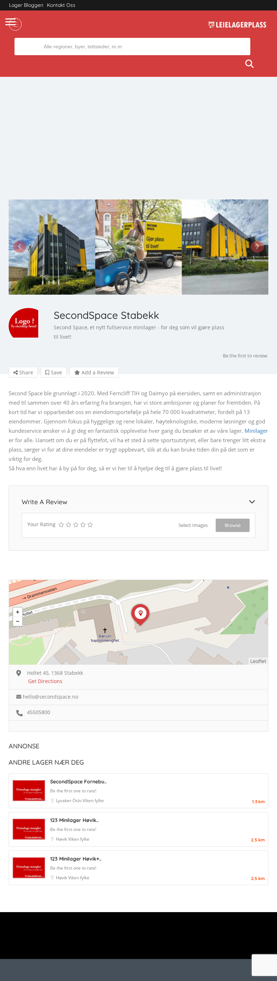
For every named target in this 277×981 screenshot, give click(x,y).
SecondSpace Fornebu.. (78, 781)
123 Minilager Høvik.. (74, 820)
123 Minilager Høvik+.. (75, 858)
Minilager (256, 430)
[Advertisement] (138, 145)
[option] (52, 247)
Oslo (77, 800)
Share (25, 372)
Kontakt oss (61, 5)
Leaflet (258, 661)
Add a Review (97, 372)
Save (55, 372)
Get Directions (45, 681)
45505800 (38, 712)
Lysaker (64, 800)
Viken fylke (93, 800)
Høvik (62, 839)
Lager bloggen (26, 5)
